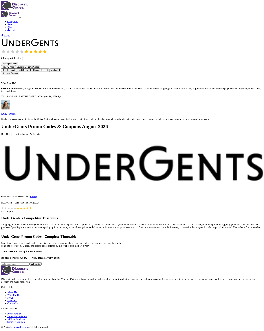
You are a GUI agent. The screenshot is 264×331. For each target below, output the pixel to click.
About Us (12, 292)
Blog (9, 27)
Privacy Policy (14, 313)
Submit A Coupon (16, 322)
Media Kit (12, 300)
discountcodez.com (18, 327)
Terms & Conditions (17, 316)
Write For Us (13, 295)
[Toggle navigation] (20, 17)
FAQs (10, 297)
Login (13, 30)
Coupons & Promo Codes (27, 67)
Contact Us (12, 303)
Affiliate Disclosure (16, 319)
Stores (10, 24)
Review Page (8, 67)
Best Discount (8, 70)
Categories (12, 21)
